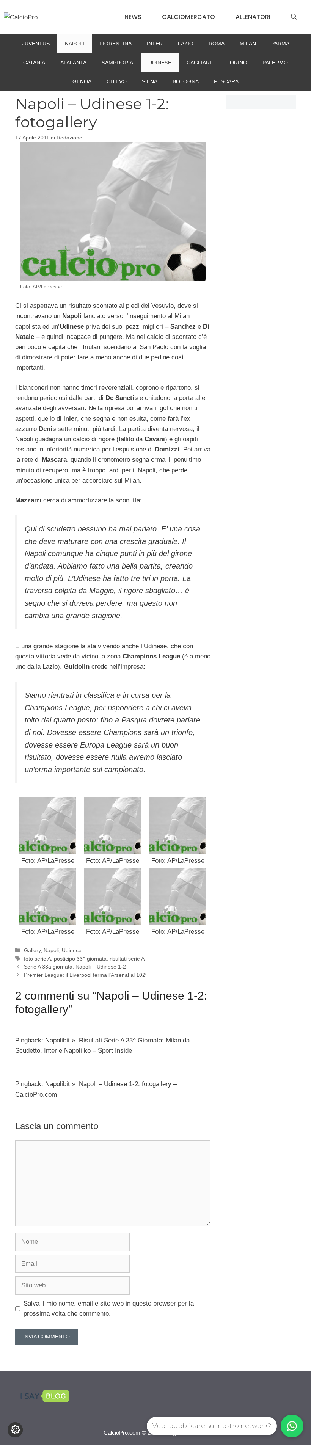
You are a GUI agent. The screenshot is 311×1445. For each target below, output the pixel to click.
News (132, 17)
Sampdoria (117, 63)
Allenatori (253, 17)
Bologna (186, 81)
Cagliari (199, 63)
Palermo (275, 63)
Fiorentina (115, 44)
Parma (280, 44)
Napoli (74, 44)
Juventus (36, 44)
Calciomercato (188, 17)
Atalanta (73, 63)
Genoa (81, 81)
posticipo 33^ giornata (80, 959)
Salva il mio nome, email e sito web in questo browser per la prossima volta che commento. (109, 1308)
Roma (217, 44)
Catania (34, 63)
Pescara (226, 81)
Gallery (32, 950)
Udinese (159, 63)
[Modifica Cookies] (15, 1429)
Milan (248, 44)
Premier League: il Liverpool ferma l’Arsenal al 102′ (85, 975)
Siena (149, 81)
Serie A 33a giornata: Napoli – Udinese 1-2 (75, 967)
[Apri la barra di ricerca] (294, 17)
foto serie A (37, 959)
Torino (236, 63)
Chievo (117, 81)
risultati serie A (127, 959)
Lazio (185, 44)
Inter (155, 44)
